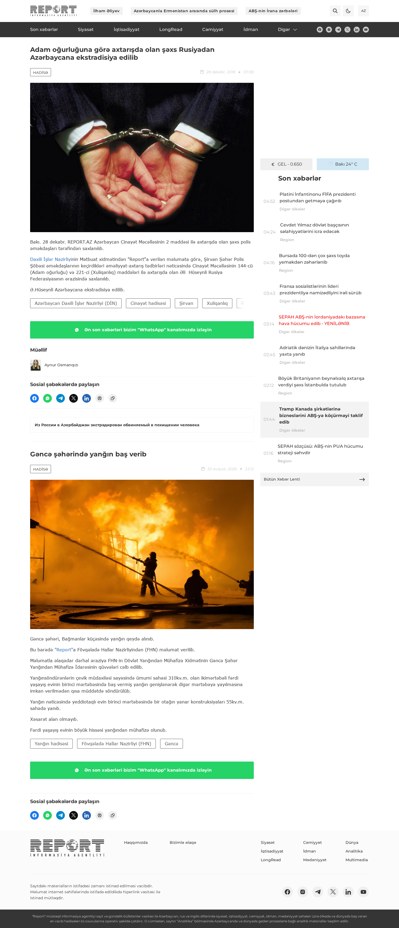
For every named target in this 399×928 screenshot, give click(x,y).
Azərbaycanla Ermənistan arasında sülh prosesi (184, 10)
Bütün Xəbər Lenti (282, 479)
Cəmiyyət (312, 842)
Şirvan (186, 303)
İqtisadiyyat (272, 851)
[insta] (329, 30)
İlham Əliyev (106, 10)
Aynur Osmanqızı (61, 364)
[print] (99, 398)
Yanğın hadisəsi (51, 743)
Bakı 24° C (346, 164)
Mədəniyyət (315, 859)
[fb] (320, 30)
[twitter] (347, 30)
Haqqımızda (136, 842)
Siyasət (268, 842)
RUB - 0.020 (290, 164)
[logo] (53, 10)
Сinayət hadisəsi (148, 303)
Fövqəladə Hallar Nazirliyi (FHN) (116, 743)
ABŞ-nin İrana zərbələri (273, 10)
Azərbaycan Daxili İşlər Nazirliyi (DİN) (76, 303)
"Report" (64, 649)
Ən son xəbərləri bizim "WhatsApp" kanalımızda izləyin (148, 329)
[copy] (112, 398)
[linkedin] (357, 30)
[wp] (47, 398)
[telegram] (338, 30)
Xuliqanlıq (217, 303)
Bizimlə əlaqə (183, 842)
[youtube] (366, 30)
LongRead (271, 859)
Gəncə (171, 743)
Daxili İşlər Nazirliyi (51, 259)
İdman (309, 851)
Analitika (354, 851)
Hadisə (40, 72)
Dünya (352, 842)
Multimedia (357, 859)
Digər (284, 29)
